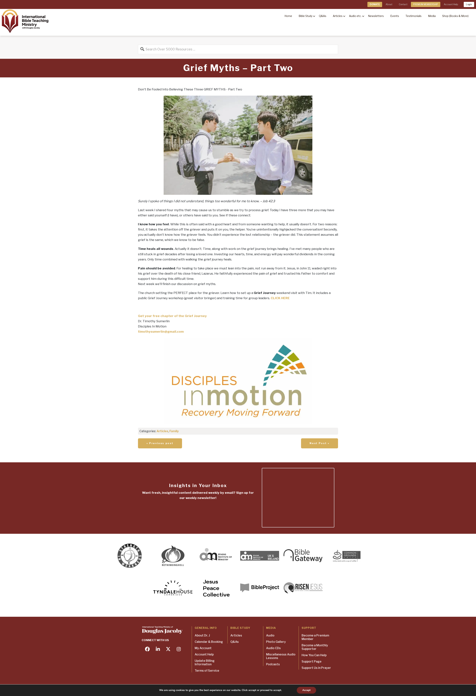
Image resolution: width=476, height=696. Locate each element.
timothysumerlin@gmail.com (161, 331)
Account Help (451, 4)
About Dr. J (202, 635)
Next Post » (319, 443)
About (389, 4)
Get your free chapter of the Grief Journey (172, 316)
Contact (403, 4)
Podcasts (273, 664)
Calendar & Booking (209, 642)
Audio (270, 635)
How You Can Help (314, 655)
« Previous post (160, 443)
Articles (162, 431)
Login (469, 4)
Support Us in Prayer (316, 668)
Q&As (234, 642)
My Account (203, 648)
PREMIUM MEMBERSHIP (425, 4)
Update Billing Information (205, 662)
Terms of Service (207, 670)
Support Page (311, 661)
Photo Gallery (276, 642)
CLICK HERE (280, 298)
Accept (306, 690)
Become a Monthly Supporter (315, 647)
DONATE (375, 4)
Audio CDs (273, 648)
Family (174, 431)
